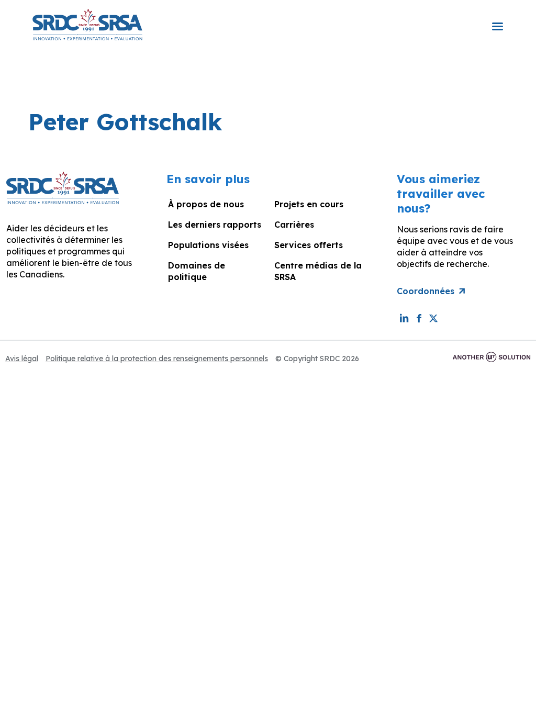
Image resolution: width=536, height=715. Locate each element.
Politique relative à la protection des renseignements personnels (157, 358)
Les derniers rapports (214, 224)
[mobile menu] (497, 19)
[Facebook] (418, 318)
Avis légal (21, 358)
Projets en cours (308, 204)
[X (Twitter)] (433, 318)
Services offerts (308, 245)
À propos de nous (206, 204)
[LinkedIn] (404, 318)
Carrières (294, 224)
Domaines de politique (196, 271)
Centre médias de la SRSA (318, 271)
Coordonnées (425, 291)
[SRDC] (87, 23)
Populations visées (208, 245)
